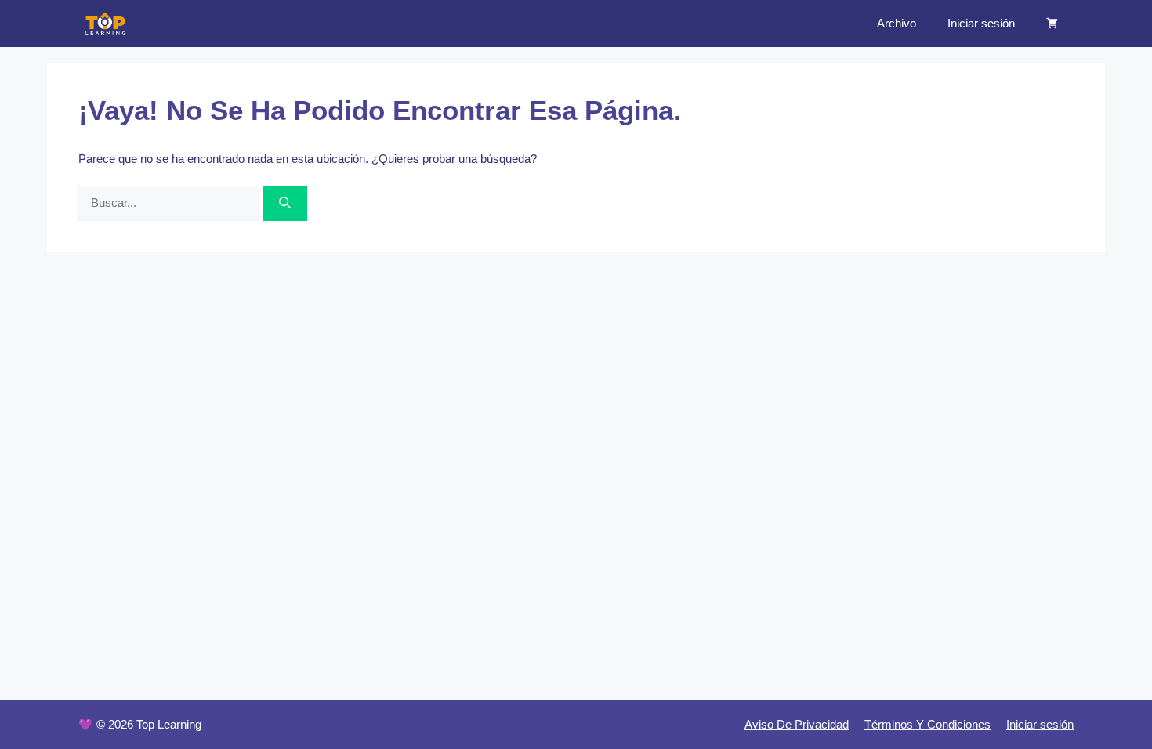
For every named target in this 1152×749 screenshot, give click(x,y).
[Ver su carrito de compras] (1052, 23)
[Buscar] (285, 203)
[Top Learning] (105, 23)
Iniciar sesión (981, 23)
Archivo (896, 23)
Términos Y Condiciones (927, 724)
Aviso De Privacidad (796, 724)
